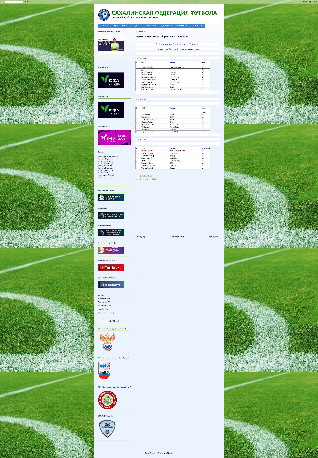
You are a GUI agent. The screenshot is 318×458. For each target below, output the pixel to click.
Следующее (141, 237)
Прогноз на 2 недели (106, 178)
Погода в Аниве (104, 172)
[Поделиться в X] (146, 176)
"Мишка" (101, 309)
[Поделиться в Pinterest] (151, 176)
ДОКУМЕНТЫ (167, 26)
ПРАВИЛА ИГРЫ (151, 26)
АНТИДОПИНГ (197, 26)
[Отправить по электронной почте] (141, 176)
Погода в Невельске (105, 168)
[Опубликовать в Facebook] (148, 176)
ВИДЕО (115, 26)
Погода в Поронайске (106, 159)
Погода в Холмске (105, 166)
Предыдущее (213, 237)
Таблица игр (102, 302)
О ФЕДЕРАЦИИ (182, 26)
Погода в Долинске (105, 163)
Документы (102, 299)
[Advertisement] (177, 209)
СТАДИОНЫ (135, 26)
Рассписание (103, 306)
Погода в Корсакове (105, 170)
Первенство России (149, 179)
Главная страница (177, 237)
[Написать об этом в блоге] (143, 176)
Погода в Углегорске (106, 161)
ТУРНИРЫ (104, 26)
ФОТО (124, 26)
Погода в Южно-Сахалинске (108, 157)
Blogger (170, 453)
